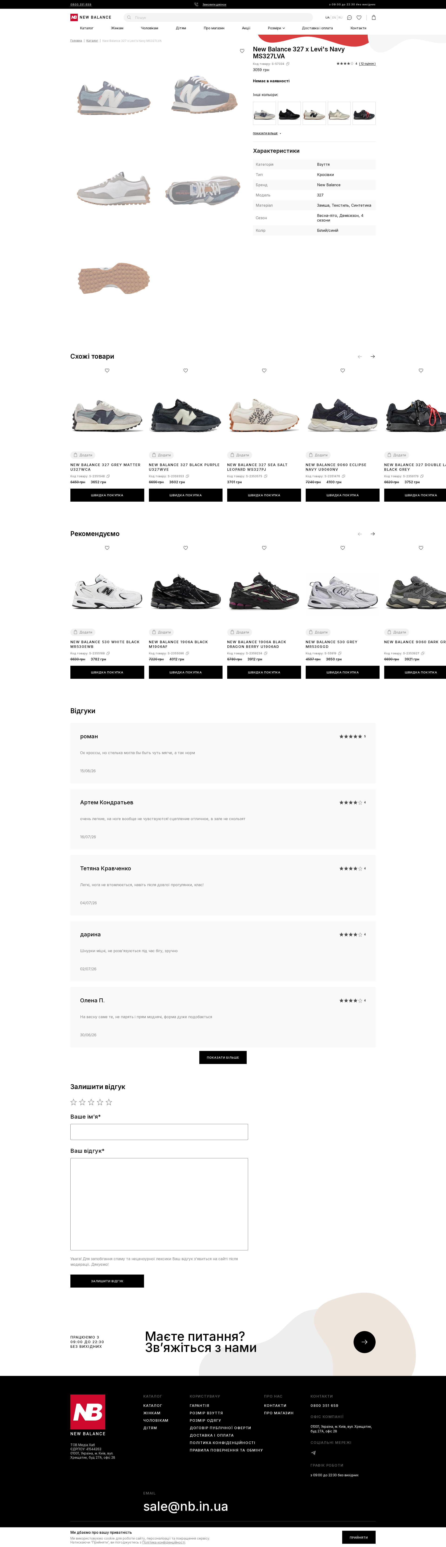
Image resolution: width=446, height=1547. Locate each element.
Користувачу (205, 1396)
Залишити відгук (107, 1281)
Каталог (86, 28)
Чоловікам (149, 28)
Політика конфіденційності (223, 1443)
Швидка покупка (107, 495)
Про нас (273, 1396)
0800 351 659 (81, 4)
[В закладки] (242, 51)
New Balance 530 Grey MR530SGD (332, 644)
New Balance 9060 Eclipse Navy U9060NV (336, 467)
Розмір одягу (205, 1420)
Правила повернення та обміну (226, 1450)
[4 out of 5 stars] (100, 1102)
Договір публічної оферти (220, 1428)
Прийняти (359, 1537)
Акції (246, 28)
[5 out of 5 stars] (109, 1102)
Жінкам (117, 28)
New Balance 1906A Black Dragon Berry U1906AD (256, 644)
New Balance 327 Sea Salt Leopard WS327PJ (257, 467)
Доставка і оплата (317, 28)
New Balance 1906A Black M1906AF (178, 644)
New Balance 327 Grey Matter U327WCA (105, 467)
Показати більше (223, 1057)
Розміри (274, 28)
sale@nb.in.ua (185, 1506)
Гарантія (199, 1406)
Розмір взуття (206, 1413)
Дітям (181, 28)
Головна (76, 40)
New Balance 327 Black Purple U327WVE (184, 467)
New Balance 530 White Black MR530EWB (105, 644)
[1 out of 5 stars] (73, 1102)
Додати (85, 455)
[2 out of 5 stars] (82, 1102)
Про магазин (214, 28)
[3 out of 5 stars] (91, 1102)
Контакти (358, 28)
